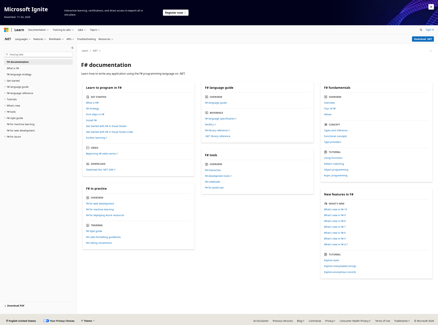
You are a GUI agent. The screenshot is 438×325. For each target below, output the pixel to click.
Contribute (315, 320)
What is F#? (92, 102)
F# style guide (94, 231)
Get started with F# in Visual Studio (106, 126)
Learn (85, 50)
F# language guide (216, 102)
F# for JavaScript (214, 187)
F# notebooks (212, 181)
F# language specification (219, 118)
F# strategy (92, 108)
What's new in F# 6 (335, 232)
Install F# (91, 120)
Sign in (430, 29)
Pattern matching (334, 163)
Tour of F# (330, 108)
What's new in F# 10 (335, 209)
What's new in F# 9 (335, 215)
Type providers (332, 142)
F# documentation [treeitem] (18, 61)
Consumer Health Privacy (354, 320)
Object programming (336, 169)
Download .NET (423, 39)
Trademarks (401, 320)
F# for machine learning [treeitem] (21, 124)
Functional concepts (335, 136)
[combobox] (38, 54)
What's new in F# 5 (335, 238)
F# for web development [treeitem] (21, 130)
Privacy (329, 320)
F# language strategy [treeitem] (19, 74)
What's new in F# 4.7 (336, 244)
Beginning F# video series (101, 153)
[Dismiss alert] (431, 7)
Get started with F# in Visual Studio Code (109, 131)
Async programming (335, 175)
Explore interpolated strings (340, 266)
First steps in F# (95, 114)
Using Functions (333, 157)
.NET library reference (217, 136)
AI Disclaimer (261, 320)
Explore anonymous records (340, 272)
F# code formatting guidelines (103, 237)
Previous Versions (283, 320)
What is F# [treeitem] (13, 68)
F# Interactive (213, 170)
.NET (95, 50)
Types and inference (335, 130)
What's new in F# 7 (335, 226)
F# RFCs (209, 124)
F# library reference (216, 130)
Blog (299, 320)
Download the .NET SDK (99, 169)
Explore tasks (331, 260)
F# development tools (217, 176)
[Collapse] (72, 48)
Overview (329, 102)
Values (328, 114)
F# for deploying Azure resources (105, 215)
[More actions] (431, 51)
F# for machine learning (100, 209)
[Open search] (421, 30)
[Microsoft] (6, 30)
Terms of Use (382, 320)
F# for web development (100, 203)
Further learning (95, 137)
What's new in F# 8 (335, 221)
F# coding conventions (99, 242)
